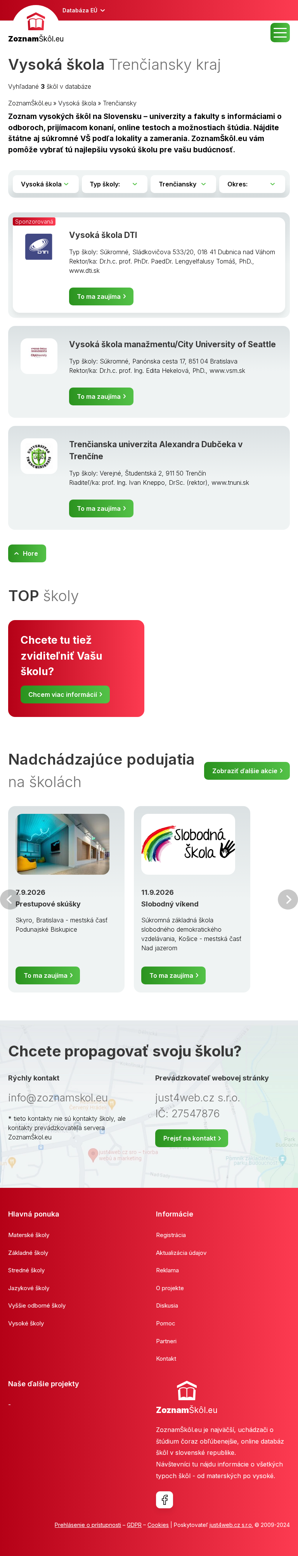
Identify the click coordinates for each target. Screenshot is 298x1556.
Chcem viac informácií (62, 694)
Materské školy (28, 1235)
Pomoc (165, 1323)
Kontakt (166, 1358)
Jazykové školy (28, 1288)
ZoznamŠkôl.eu (30, 103)
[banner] (36, 25)
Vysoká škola (77, 103)
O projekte (170, 1288)
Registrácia (171, 1235)
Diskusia (167, 1305)
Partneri (166, 1341)
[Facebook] (164, 1499)
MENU (280, 32)
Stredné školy (26, 1270)
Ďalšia (288, 899)
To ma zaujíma (99, 296)
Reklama (167, 1270)
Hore (30, 553)
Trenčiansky (120, 103)
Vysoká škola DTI (103, 235)
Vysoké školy (26, 1323)
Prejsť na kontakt (189, 1138)
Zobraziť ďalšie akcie (244, 771)
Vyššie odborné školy (37, 1305)
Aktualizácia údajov (181, 1252)
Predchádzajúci (10, 899)
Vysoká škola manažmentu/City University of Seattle (172, 344)
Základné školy (28, 1252)
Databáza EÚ (79, 10)
